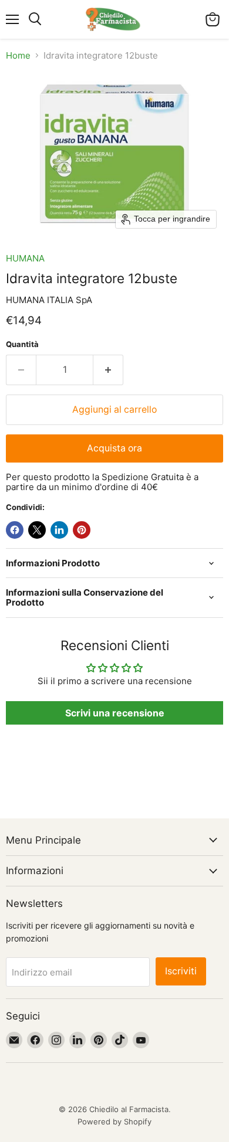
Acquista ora (114, 448)
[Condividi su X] (37, 530)
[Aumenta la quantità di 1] (108, 370)
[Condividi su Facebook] (14, 530)
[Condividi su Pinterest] (81, 530)
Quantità (22, 344)
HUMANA (25, 258)
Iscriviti (181, 971)
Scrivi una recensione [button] (114, 713)
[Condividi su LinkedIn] (59, 530)
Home (18, 55)
